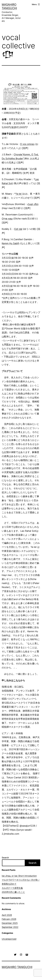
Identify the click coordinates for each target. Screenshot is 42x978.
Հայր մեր (32, 204)
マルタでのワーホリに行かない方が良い (21, 880)
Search (5, 857)
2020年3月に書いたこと (13, 892)
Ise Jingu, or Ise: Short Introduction (19, 876)
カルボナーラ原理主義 (12, 888)
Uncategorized (9, 939)
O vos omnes (27, 144)
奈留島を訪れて (9, 884)
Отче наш (7, 218)
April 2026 (7, 915)
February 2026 (9, 919)
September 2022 (10, 927)
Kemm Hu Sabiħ (10, 243)
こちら (16, 680)
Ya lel (19, 193)
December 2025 (10, 923)
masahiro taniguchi (17, 967)
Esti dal (18, 229)
